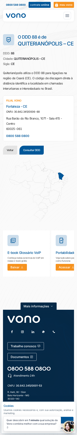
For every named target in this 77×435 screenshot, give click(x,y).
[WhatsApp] (43, 331)
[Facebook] (11, 331)
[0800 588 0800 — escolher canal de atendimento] (29, 369)
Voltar (10, 150)
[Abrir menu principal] (67, 15)
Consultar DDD (31, 150)
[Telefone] (53, 331)
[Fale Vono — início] (16, 15)
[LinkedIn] (32, 331)
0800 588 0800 (16, 5)
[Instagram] (22, 331)
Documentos (20, 357)
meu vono (66, 4)
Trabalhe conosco (23, 346)
